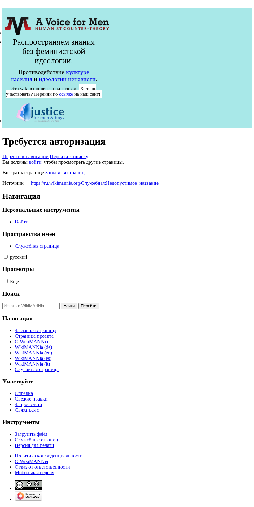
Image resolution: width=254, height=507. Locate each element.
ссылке (66, 94)
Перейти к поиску (69, 156)
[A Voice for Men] (57, 32)
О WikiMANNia (31, 461)
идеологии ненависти (67, 79)
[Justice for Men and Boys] (40, 120)
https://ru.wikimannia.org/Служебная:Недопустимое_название (95, 183)
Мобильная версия (34, 472)
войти (35, 162)
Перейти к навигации (25, 156)
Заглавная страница (66, 172)
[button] (6, 257)
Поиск (11, 293)
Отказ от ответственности (42, 467)
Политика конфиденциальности (49, 455)
